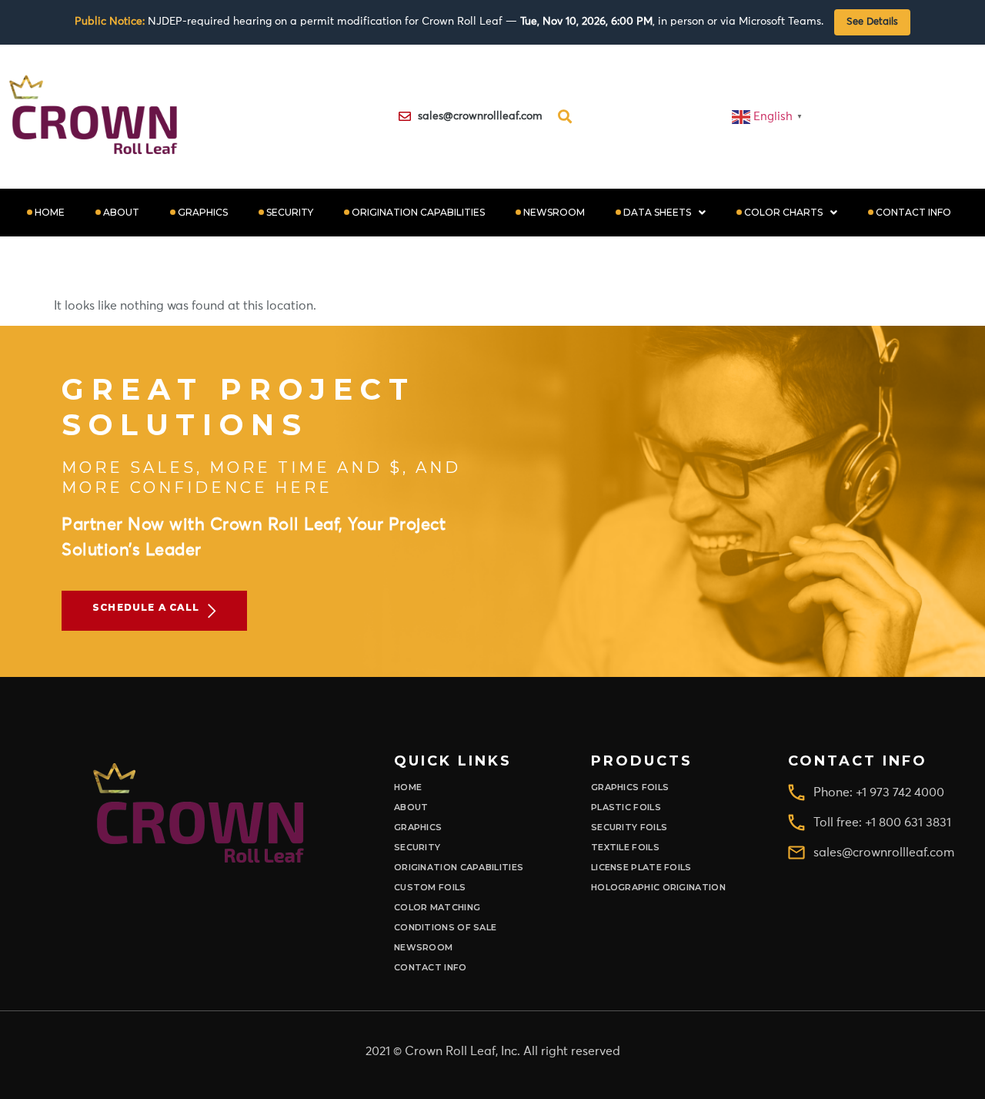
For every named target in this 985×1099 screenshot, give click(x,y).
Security (289, 212)
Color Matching (437, 907)
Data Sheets (657, 212)
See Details (872, 22)
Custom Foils (430, 887)
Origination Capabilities (418, 212)
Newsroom (554, 212)
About (121, 212)
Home (50, 212)
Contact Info (913, 212)
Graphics (203, 212)
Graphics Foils (630, 787)
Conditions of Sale (445, 927)
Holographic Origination (658, 887)
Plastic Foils (626, 807)
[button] (664, 212)
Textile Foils (625, 847)
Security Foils (629, 827)
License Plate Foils (641, 867)
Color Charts (783, 212)
